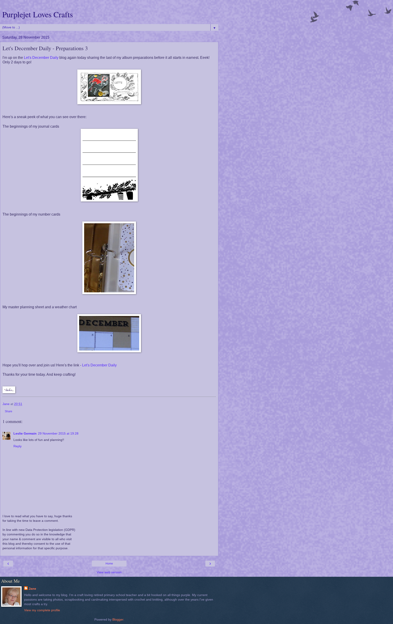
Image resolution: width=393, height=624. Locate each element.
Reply (17, 446)
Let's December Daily (41, 58)
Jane (32, 588)
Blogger (117, 619)
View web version (109, 572)
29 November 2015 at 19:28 (58, 433)
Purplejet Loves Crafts (37, 14)
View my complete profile (42, 610)
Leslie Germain (25, 433)
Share (8, 411)
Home (109, 563)
